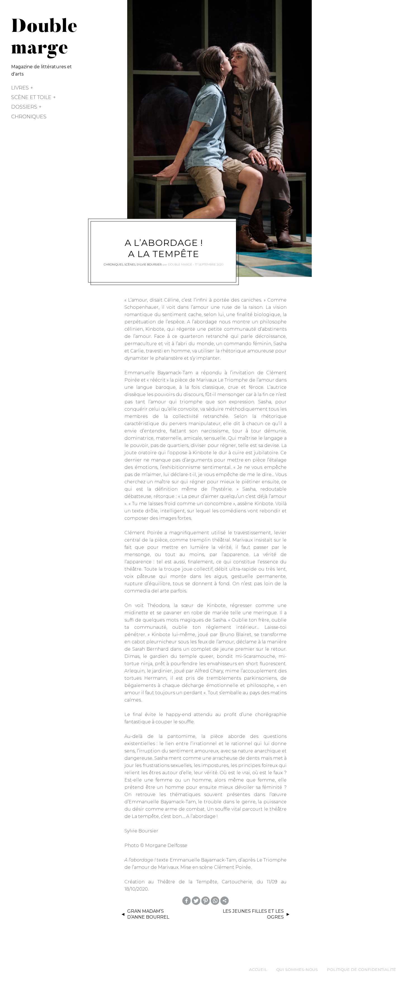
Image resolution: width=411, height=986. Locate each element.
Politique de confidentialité (361, 969)
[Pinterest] (205, 900)
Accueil (258, 969)
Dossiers (24, 107)
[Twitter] (196, 900)
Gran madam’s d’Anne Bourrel (148, 914)
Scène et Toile (31, 97)
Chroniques (28, 117)
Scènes (129, 264)
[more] (224, 900)
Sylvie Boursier (149, 264)
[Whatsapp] (215, 900)
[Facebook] (186, 900)
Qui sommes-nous (297, 969)
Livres (20, 88)
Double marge (180, 264)
